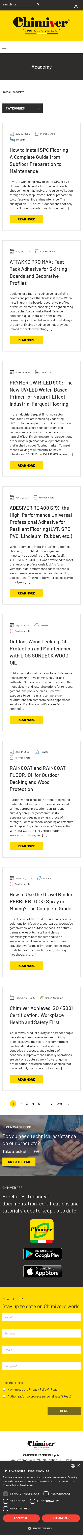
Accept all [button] (21, 1518)
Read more (26, 219)
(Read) (54, 1389)
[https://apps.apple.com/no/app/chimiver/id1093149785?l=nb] (42, 1271)
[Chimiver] (41, 25)
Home (6, 91)
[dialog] (41, 1498)
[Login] (76, 6)
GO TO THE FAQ (19, 1162)
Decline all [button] (61, 1518)
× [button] (78, 1465)
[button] (22, 108)
